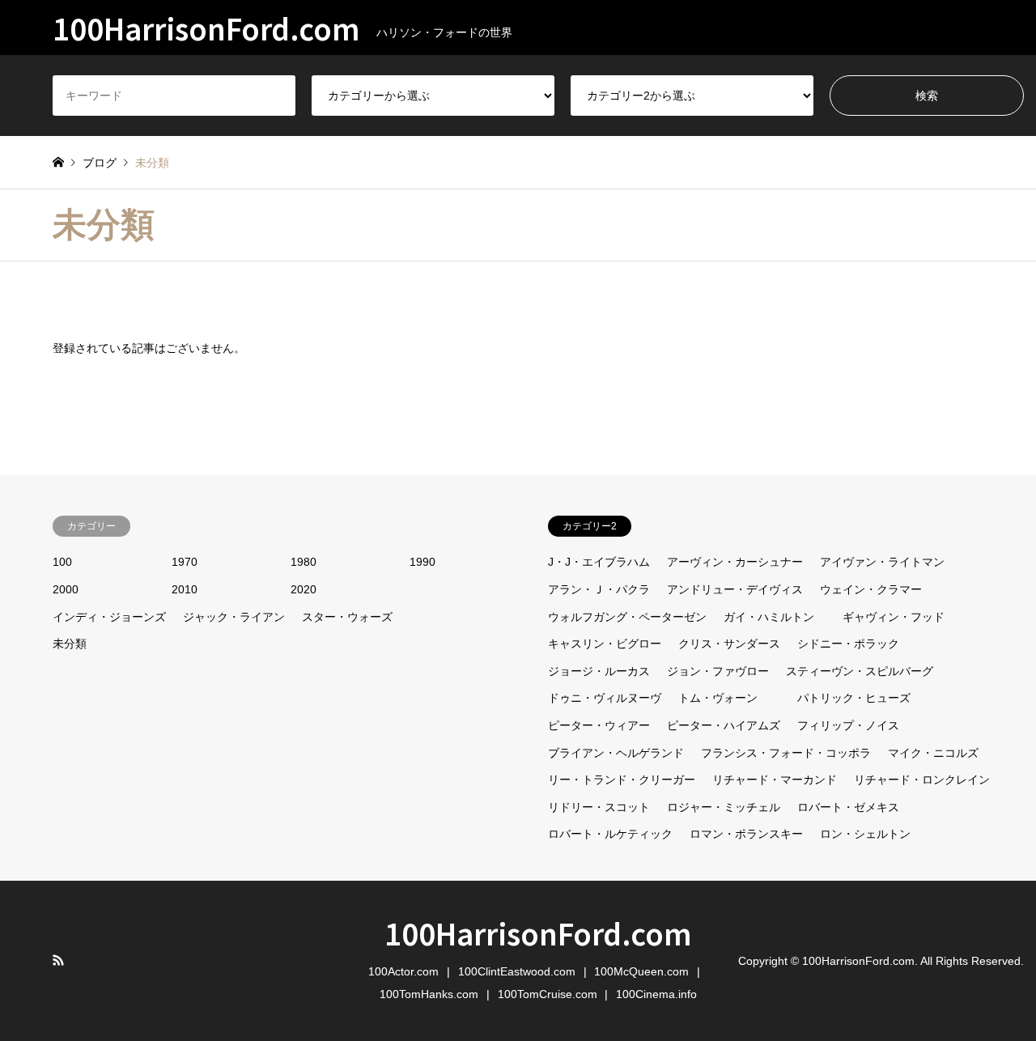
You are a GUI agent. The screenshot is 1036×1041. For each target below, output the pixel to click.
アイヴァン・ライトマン (882, 561)
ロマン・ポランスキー (746, 833)
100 (62, 561)
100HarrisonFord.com (538, 932)
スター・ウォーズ (347, 616)
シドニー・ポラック (848, 643)
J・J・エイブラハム (599, 561)
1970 (184, 561)
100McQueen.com (641, 971)
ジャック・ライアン (234, 616)
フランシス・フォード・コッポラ (786, 752)
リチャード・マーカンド (774, 779)
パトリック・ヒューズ (854, 697)
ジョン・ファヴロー (718, 671)
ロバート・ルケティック (610, 833)
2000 (66, 589)
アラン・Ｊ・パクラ (599, 589)
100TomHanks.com (429, 994)
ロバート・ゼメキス (848, 807)
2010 (184, 589)
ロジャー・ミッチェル (723, 807)
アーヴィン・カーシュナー (735, 561)
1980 (303, 561)
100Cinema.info (656, 994)
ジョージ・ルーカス (599, 671)
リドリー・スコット (599, 807)
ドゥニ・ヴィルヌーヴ (604, 697)
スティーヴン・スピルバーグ (859, 671)
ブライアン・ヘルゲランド (616, 752)
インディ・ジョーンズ (109, 616)
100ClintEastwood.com (516, 971)
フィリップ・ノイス (848, 725)
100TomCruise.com (547, 994)
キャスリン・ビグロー (604, 643)
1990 (422, 561)
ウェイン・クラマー (871, 589)
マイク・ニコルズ (933, 752)
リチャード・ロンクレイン (922, 779)
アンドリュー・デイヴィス (735, 589)
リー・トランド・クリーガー (621, 779)
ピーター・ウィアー (599, 725)
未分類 (70, 643)
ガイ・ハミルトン (769, 616)
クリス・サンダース (729, 643)
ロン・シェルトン (865, 833)
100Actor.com (403, 971)
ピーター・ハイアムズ (723, 725)
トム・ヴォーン (718, 697)
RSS (58, 960)
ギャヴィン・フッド (894, 616)
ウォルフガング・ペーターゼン (627, 616)
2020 (303, 589)
